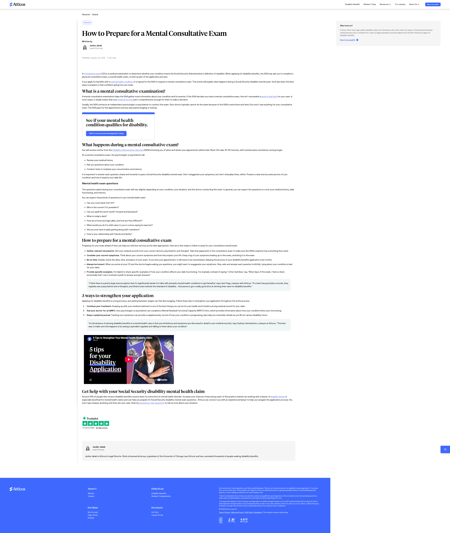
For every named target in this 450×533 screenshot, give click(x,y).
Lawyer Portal (157, 515)
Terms (221, 512)
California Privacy (237, 512)
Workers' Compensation (161, 496)
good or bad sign (269, 96)
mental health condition (122, 81)
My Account (93, 512)
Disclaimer (258, 512)
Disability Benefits (352, 4)
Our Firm (154, 512)
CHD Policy (249, 512)
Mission (91, 493)
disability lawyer (277, 396)
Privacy (227, 512)
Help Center (93, 515)
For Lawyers (400, 4)
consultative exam (92, 73)
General (95, 14)
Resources (86, 14)
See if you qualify (347, 40)
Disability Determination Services (128, 150)
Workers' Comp (370, 4)
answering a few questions (151, 403)
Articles (91, 518)
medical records (125, 99)
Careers (91, 496)
